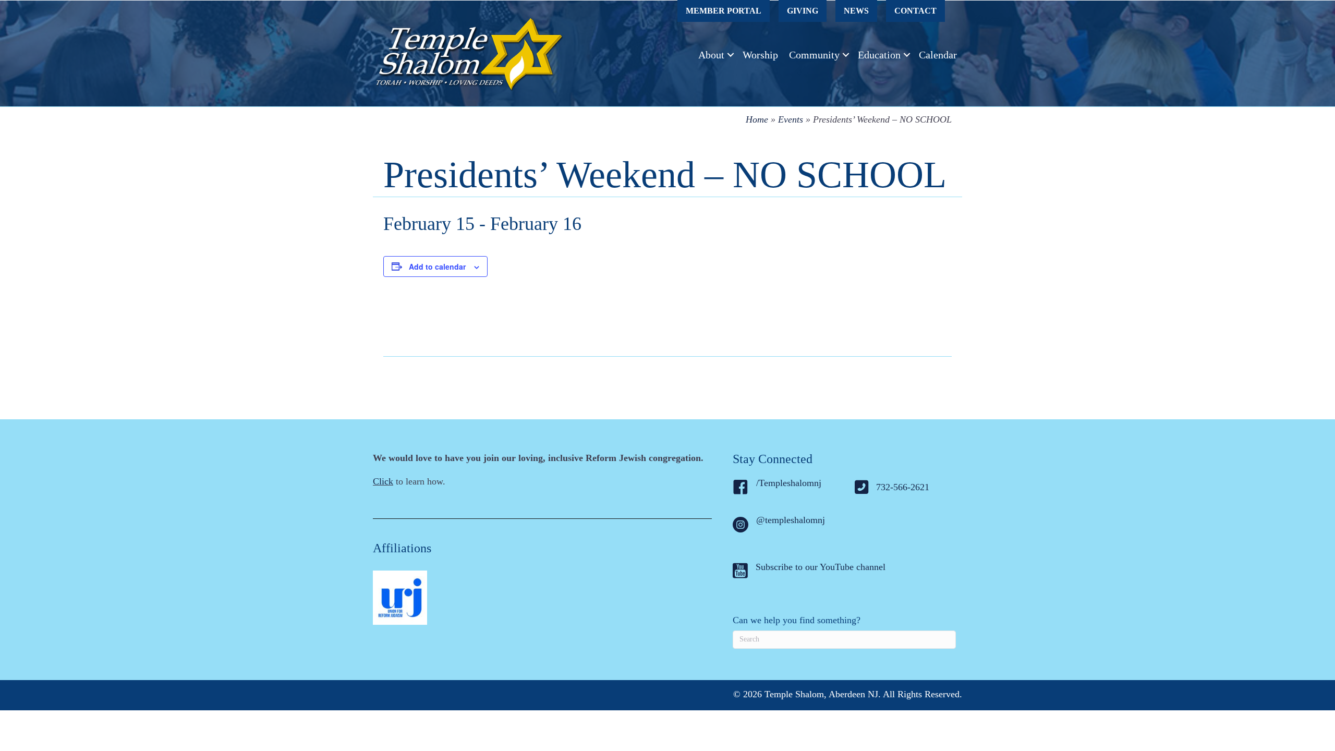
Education (879, 54)
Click (383, 481)
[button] (730, 54)
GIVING (802, 10)
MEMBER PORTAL (723, 10)
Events (790, 119)
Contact (915, 10)
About (711, 54)
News (856, 10)
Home (757, 119)
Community (814, 54)
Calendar (938, 54)
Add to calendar (437, 266)
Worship (760, 54)
